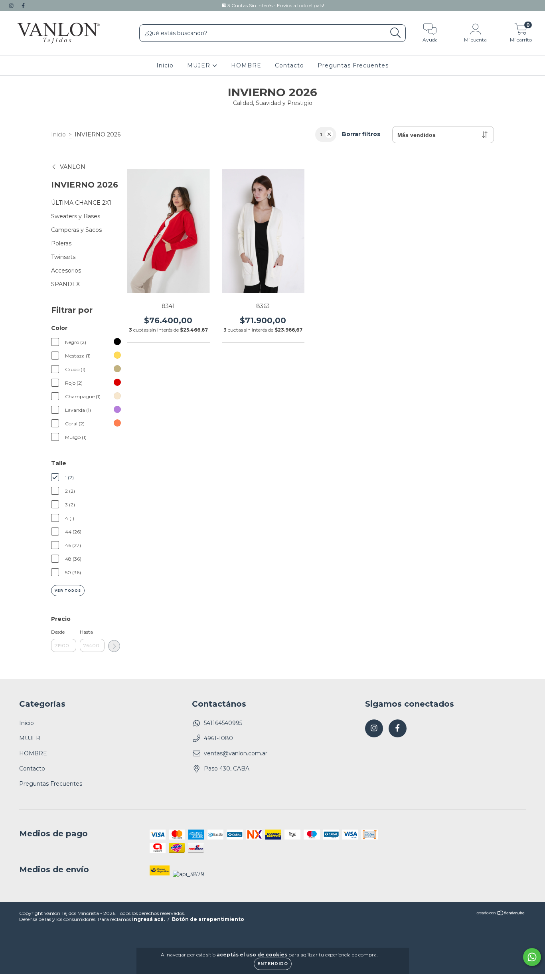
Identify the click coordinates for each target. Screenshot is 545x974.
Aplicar (114, 646)
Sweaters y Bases (75, 216)
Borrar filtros (361, 134)
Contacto (289, 65)
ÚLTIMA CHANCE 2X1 (81, 202)
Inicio (165, 65)
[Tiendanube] (501, 914)
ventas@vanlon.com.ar (235, 753)
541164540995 (223, 723)
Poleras (61, 243)
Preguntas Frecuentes (353, 65)
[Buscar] (395, 33)
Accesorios (66, 270)
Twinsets (63, 257)
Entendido (272, 963)
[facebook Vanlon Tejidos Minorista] (23, 5)
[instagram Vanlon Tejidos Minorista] (12, 5)
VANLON (72, 166)
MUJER (199, 65)
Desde (58, 632)
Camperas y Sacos (76, 229)
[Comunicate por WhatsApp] (532, 957)
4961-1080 (218, 738)
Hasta (86, 632)
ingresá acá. (148, 919)
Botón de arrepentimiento (208, 919)
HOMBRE (246, 65)
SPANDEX (65, 284)
